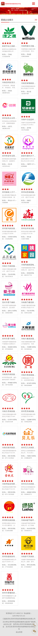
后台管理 (19, 632)
